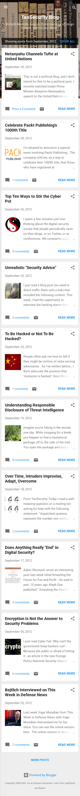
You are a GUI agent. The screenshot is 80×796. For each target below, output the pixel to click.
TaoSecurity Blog (40, 17)
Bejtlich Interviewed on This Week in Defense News (30, 692)
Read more (66, 109)
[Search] (74, 8)
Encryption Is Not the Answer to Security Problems (34, 621)
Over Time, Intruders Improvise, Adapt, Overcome (33, 479)
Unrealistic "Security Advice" (30, 267)
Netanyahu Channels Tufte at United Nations (31, 56)
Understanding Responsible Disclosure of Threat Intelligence (34, 407)
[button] (72, 54)
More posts (40, 760)
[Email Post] (41, 110)
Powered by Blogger (42, 775)
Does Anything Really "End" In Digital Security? (31, 550)
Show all (67, 41)
